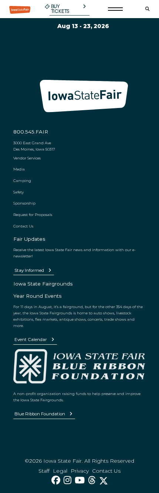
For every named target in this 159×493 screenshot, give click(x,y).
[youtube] (80, 480)
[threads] (92, 480)
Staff (44, 470)
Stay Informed (29, 270)
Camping (22, 180)
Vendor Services (27, 158)
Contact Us (23, 226)
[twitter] (103, 480)
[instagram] (67, 480)
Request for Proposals (32, 214)
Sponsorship (24, 203)
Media (19, 169)
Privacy (80, 470)
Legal (60, 470)
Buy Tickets (60, 9)
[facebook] (55, 480)
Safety (18, 192)
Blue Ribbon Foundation (39, 413)
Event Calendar (30, 339)
